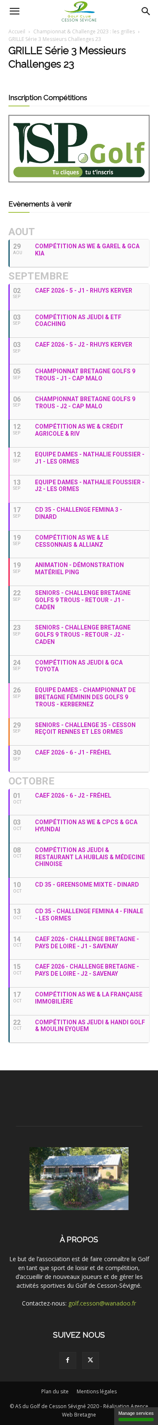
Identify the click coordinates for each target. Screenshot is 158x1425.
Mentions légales (97, 1391)
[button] (14, 11)
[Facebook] (67, 1360)
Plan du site (55, 1391)
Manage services (136, 1413)
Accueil (16, 31)
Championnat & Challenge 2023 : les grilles (84, 31)
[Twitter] (90, 1360)
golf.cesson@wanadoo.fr (102, 1303)
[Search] (146, 11)
